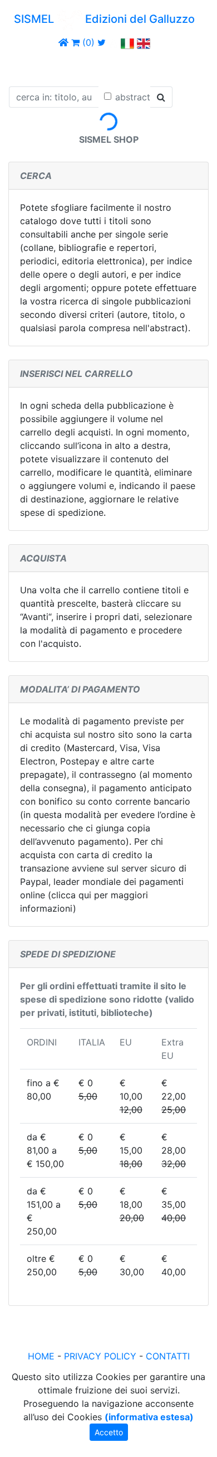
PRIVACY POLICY (100, 1356)
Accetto (109, 1432)
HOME (41, 1356)
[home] (63, 42)
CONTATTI (168, 1356)
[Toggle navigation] (24, 66)
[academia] (113, 42)
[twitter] (101, 42)
